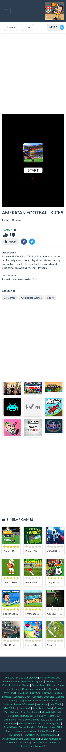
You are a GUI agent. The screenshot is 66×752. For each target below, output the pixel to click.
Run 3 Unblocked (28, 723)
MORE (53, 27)
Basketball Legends (33, 681)
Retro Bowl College (29, 719)
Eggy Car (35, 692)
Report (12, 241)
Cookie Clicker (53, 681)
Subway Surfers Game (26, 730)
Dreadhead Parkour (33, 688)
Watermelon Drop (12, 738)
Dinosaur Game (55, 685)
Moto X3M (47, 711)
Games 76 (54, 742)
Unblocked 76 (39, 742)
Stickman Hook (47, 727)
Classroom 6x (31, 738)
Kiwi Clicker (10, 708)
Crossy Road (38, 685)
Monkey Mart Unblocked (25, 711)
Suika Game (46, 730)
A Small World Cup (50, 677)
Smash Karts (11, 727)
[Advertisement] (33, 73)
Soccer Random (28, 727)
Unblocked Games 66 (33, 746)
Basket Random (12, 681)
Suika (57, 730)
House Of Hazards (24, 704)
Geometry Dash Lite (43, 696)
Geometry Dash (22, 696)
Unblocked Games (31, 297)
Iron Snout (42, 704)
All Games (9, 297)
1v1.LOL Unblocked (27, 677)
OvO (59, 711)
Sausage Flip (54, 723)
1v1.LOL (9, 677)
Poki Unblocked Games (19, 715)
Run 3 (42, 723)
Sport (50, 297)
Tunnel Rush (29, 734)
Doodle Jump (13, 688)
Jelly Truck (56, 704)
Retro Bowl (40, 715)
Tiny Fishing (14, 734)
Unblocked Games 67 (18, 742)
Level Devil (25, 708)
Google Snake (51, 700)
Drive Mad (9, 692)
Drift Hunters (53, 688)
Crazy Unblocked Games (16, 685)
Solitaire (8, 704)
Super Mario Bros (42, 708)
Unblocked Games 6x (52, 738)
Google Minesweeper (30, 700)
